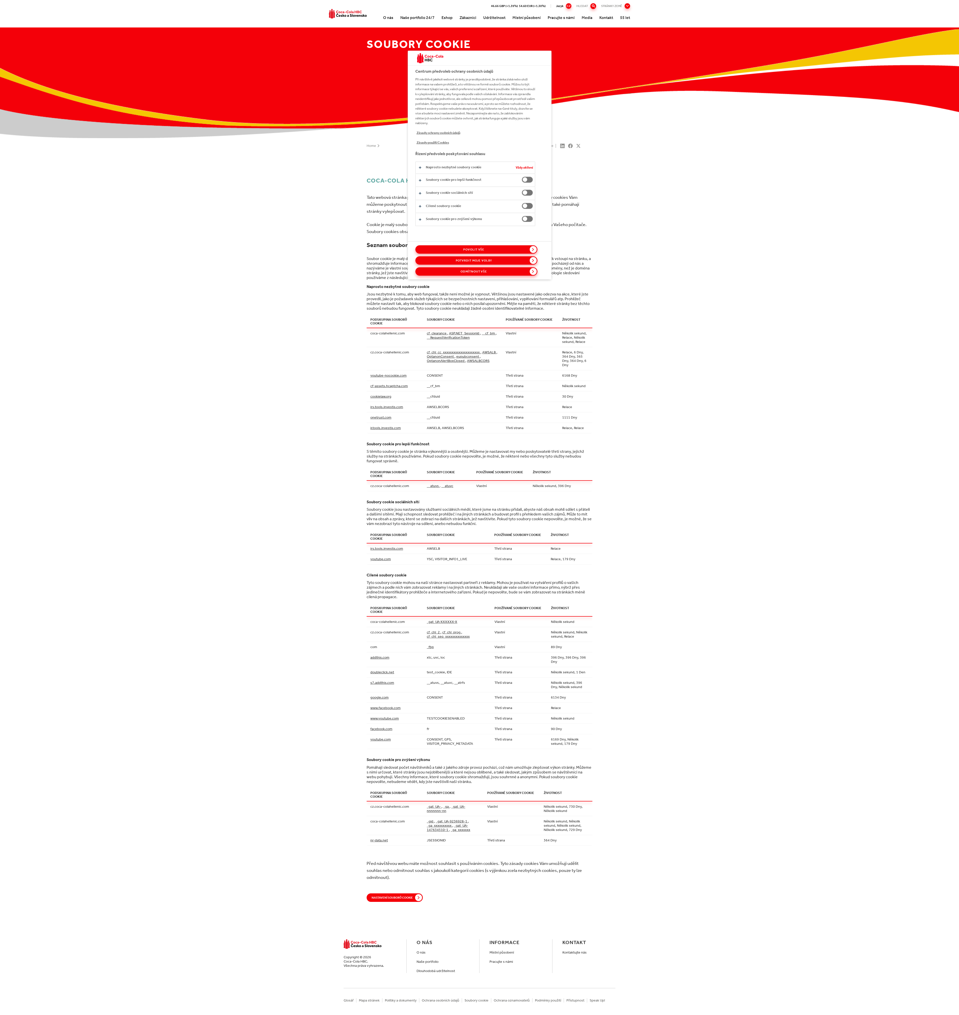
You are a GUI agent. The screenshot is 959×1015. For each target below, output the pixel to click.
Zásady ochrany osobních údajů (438, 133)
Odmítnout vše (474, 271)
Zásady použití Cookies (433, 142)
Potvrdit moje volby (474, 260)
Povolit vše (473, 249)
